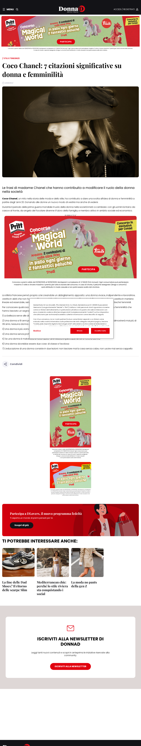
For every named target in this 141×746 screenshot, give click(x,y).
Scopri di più (21, 525)
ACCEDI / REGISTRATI (124, 9)
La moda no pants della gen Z (84, 584)
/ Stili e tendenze (11, 58)
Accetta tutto (100, 331)
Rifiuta (79, 331)
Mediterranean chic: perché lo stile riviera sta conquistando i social (52, 588)
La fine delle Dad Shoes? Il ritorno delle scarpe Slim (14, 586)
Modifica (37, 331)
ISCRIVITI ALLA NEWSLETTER (70, 666)
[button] (8, 9)
